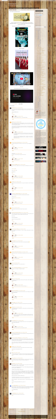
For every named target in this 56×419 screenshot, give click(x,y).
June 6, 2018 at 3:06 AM (22, 164)
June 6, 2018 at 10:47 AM (21, 290)
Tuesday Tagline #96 (39, 68)
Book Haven (12, 4)
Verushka (13, 181)
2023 (37, 33)
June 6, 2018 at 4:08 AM (24, 193)
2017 (37, 102)
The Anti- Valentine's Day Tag (40, 80)
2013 (37, 106)
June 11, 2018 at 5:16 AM (20, 393)
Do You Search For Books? (40, 87)
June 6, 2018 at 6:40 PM (18, 346)
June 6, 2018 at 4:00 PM (19, 313)
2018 (37, 38)
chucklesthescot (14, 393)
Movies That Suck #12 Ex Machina (41, 86)
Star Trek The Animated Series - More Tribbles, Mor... (41, 93)
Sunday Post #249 (39, 82)
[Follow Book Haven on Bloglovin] (38, 15)
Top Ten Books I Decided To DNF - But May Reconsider (41, 90)
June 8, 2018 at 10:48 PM (18, 363)
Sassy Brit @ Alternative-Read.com (16, 212)
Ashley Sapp (13, 302)
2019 (37, 37)
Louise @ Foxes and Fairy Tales (16, 142)
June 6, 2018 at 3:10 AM (18, 181)
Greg (14, 116)
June (37, 46)
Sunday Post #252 (39, 47)
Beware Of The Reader (15, 290)
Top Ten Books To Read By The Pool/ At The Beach (41, 67)
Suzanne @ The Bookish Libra (16, 332)
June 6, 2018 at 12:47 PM (19, 302)
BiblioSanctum (14, 107)
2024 (37, 32)
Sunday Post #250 (39, 70)
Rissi (12, 352)
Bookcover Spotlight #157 (40, 83)
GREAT (15, 170)
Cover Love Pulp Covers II (40, 81)
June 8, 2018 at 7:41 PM (16, 352)
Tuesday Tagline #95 (39, 79)
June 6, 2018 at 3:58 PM (19, 223)
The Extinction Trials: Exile (40, 52)
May (37, 96)
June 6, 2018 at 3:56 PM (19, 147)
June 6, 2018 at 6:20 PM (24, 337)
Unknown (13, 346)
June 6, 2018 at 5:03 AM (25, 212)
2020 (37, 36)
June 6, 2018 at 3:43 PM (20, 320)
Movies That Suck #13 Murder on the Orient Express (41, 74)
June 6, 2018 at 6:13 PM (23, 332)
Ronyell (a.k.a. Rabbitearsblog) (16, 193)
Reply (13, 139)
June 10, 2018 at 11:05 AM (21, 385)
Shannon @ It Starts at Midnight (16, 337)
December (38, 39)
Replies (14, 114)
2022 (37, 34)
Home (22, 409)
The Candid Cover (14, 320)
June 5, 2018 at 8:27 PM (19, 116)
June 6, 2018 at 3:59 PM (19, 296)
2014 (37, 105)
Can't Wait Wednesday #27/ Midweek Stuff (40, 65)
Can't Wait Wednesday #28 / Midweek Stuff (40, 53)
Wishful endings (18, 23)
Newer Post (12, 409)
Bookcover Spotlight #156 (40, 95)
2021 (37, 35)
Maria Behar (13, 363)
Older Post (32, 409)
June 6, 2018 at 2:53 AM (18, 153)
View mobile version (21, 411)
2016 (37, 103)
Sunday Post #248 (39, 94)
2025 (37, 31)
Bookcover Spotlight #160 (40, 48)
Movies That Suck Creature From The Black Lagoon (41, 62)
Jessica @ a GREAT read (15, 164)
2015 (37, 104)
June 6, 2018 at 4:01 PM (19, 326)
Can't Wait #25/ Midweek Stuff (41, 88)
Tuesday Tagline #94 (39, 91)
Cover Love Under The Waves (41, 69)
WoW (15, 196)
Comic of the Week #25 (40, 49)
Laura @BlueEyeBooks (15, 385)
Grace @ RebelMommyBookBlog (16, 267)
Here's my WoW (14, 168)
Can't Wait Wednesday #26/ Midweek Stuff (40, 76)
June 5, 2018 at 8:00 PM (19, 107)
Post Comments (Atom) (16, 413)
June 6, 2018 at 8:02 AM (24, 267)
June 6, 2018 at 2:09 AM (24, 142)
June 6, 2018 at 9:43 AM (16, 278)
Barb (12, 278)
